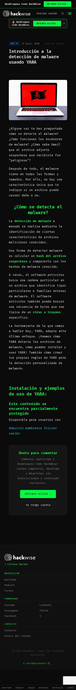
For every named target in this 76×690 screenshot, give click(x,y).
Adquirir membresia (26, 428)
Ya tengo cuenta (38, 505)
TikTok (43, 610)
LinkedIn (45, 605)
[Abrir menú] (69, 13)
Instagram (11, 610)
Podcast (19, 687)
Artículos (57, 687)
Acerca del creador (17, 635)
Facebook (10, 616)
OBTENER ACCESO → (38, 494)
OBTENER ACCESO (57, 4)
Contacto (10, 630)
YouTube (9, 605)
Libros (70, 687)
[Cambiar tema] (62, 13)
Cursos (31, 687)
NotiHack (43, 687)
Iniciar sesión (47, 13)
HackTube (7, 687)
